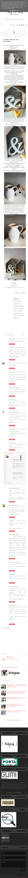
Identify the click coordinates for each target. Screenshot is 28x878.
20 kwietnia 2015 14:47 (20, 389)
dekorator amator (17, 472)
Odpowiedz (12, 344)
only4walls (11, 657)
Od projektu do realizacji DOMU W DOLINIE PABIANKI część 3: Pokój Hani (16, 711)
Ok (18, 10)
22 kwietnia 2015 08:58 (19, 474)
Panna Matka (16, 459)
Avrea (10, 363)
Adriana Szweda (13, 586)
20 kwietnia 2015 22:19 (20, 489)
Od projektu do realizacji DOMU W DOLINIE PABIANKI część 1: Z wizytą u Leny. (16, 698)
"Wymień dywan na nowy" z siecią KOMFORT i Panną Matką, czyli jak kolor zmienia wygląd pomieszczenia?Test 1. (17, 685)
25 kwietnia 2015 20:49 (20, 575)
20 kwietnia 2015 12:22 (20, 363)
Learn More (13, 10)
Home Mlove (12, 574)
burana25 (11, 347)
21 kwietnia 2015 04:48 (20, 520)
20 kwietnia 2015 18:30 (20, 413)
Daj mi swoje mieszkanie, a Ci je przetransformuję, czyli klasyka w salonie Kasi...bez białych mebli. (15, 705)
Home (2, 25)
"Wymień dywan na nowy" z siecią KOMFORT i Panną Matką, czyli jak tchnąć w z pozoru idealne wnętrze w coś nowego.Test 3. (17, 692)
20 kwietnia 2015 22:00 (19, 461)
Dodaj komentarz (7, 628)
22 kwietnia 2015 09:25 (20, 563)
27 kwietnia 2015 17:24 (20, 607)
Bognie (22, 121)
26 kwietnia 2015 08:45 (20, 588)
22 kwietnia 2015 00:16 (20, 536)
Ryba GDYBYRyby (14, 387)
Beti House (12, 372)
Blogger (20, 720)
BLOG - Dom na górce (15, 562)
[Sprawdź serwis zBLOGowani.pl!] (5, 837)
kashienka (11, 520)
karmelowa (12, 429)
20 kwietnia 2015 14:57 (20, 401)
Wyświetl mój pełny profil (12, 658)
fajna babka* (12, 443)
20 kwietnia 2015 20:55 (20, 444)
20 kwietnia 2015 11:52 (20, 338)
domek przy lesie (13, 412)
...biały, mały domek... (14, 488)
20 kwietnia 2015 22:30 (20, 506)
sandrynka (11, 339)
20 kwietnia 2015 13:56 (20, 371)
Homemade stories (14, 534)
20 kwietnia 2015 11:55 (20, 347)
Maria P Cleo (12, 399)
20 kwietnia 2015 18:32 (20, 429)
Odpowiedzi (9, 453)
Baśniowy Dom (13, 605)
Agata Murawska (13, 505)
